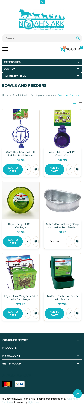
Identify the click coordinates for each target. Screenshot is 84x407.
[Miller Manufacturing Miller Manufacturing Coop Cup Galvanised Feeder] (62, 183)
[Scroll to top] (77, 393)
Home (5, 95)
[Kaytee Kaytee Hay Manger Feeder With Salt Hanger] (20, 255)
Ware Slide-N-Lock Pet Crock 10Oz (62, 153)
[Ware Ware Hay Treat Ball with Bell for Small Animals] (20, 111)
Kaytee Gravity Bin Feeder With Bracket (62, 297)
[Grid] (74, 103)
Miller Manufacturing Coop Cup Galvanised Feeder (62, 225)
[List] (80, 103)
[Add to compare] (28, 169)
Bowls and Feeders (68, 95)
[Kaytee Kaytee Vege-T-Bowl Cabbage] (20, 183)
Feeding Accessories (42, 95)
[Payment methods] (7, 384)
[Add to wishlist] (36, 169)
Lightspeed (34, 402)
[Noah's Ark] (42, 19)
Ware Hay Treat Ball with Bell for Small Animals (21, 153)
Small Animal (20, 95)
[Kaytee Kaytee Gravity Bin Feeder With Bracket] (62, 255)
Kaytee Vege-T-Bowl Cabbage (20, 225)
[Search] (78, 38)
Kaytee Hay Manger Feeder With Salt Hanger (21, 297)
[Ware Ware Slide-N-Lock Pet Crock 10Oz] (62, 111)
